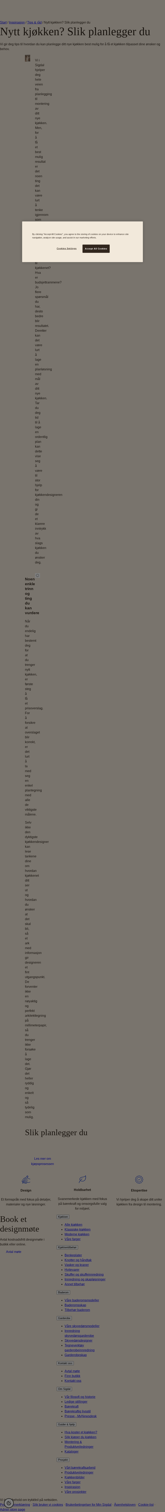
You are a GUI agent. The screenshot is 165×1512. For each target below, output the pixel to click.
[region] (82, 241)
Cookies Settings (67, 248)
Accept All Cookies (96, 248)
